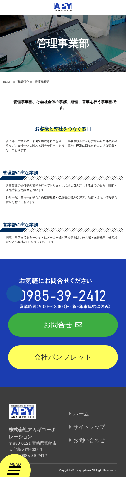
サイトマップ (89, 427)
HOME (7, 81)
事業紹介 (23, 81)
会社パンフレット (63, 357)
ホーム (81, 414)
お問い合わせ (89, 440)
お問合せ (58, 325)
